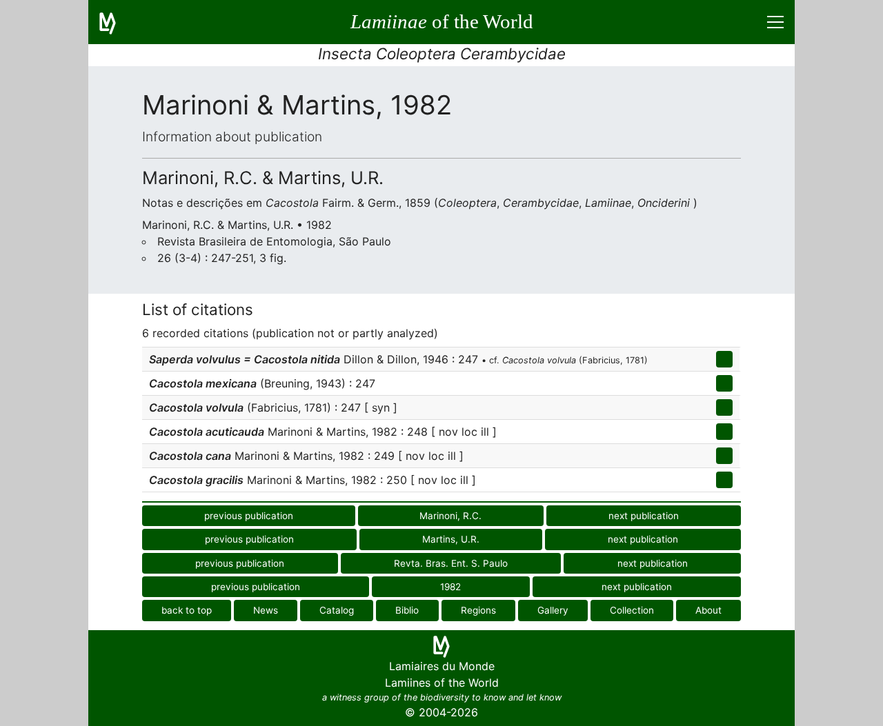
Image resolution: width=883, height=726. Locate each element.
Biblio (407, 610)
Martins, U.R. (450, 539)
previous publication (248, 515)
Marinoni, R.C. (450, 515)
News (265, 610)
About (708, 610)
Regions (478, 610)
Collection (632, 610)
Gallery (552, 610)
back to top (186, 610)
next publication (643, 515)
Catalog (336, 610)
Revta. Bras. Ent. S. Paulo (451, 563)
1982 (450, 586)
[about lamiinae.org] (115, 22)
